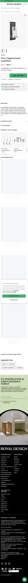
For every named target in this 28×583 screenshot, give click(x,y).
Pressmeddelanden (6, 309)
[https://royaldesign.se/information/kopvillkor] (13, 406)
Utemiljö (16, 306)
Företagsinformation (6, 308)
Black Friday (4, 343)
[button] (24, 4)
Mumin (2, 335)
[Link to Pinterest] (9, 399)
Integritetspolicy (5, 311)
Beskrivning (4, 103)
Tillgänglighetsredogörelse (7, 319)
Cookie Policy (4, 313)
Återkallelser (4, 321)
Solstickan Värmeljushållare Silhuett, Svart (5, 179)
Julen (2, 347)
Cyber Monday (4, 345)
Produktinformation (6, 121)
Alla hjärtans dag (5, 329)
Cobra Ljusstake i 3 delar (6, 150)
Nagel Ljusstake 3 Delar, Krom (19, 150)
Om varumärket (5, 125)
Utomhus (3, 333)
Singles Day (4, 341)
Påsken (2, 331)
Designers (3, 317)
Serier (15, 308)
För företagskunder (6, 315)
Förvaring (16, 304)
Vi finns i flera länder (6, 363)
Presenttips (4, 337)
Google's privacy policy (10, 292)
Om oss (3, 304)
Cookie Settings (14, 299)
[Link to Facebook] (2, 399)
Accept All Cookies (14, 296)
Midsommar (4, 339)
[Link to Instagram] (5, 399)
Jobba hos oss (4, 306)
